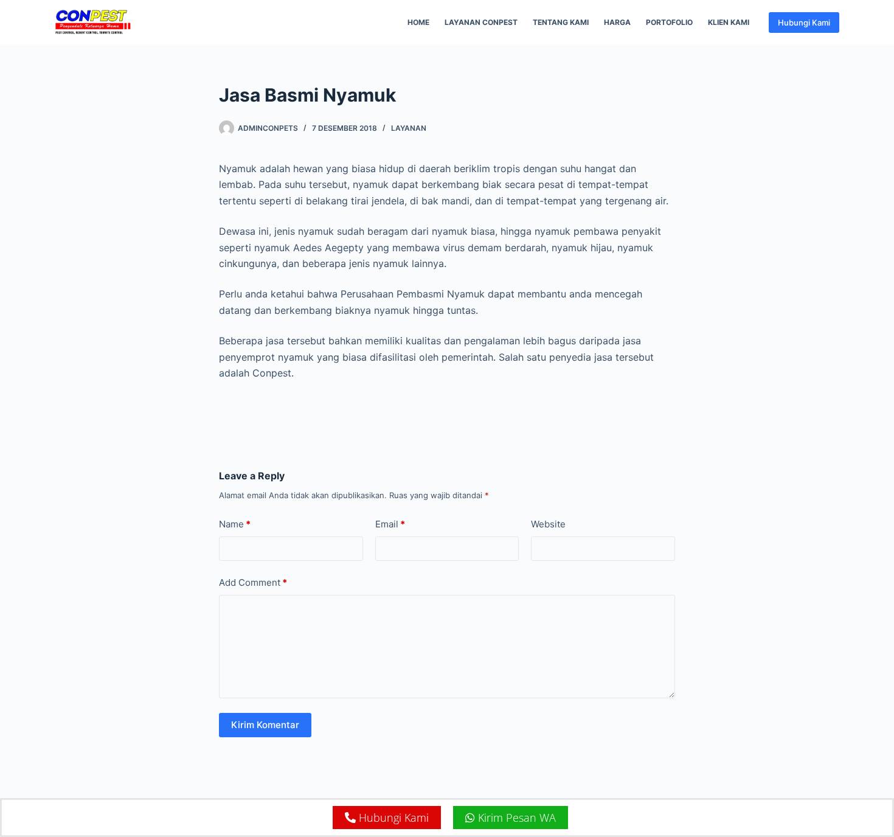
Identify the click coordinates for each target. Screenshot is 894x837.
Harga (617, 22)
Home (418, 22)
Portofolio (669, 22)
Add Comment (253, 582)
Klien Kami (728, 22)
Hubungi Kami (804, 22)
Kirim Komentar (265, 725)
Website (548, 524)
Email (390, 524)
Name (235, 524)
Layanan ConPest (481, 22)
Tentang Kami (561, 22)
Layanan (408, 128)
